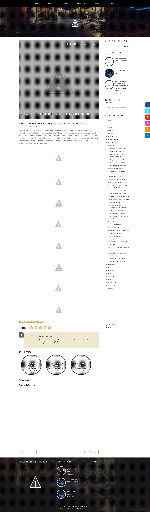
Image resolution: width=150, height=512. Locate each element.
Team (97, 3)
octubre (110, 142)
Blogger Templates (65, 509)
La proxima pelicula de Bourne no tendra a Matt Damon (31, 367)
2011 (108, 124)
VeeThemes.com (85, 509)
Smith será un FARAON (115, 227)
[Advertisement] (56, 442)
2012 (108, 121)
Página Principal (110, 325)
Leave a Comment (44, 127)
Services (50, 3)
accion (23, 127)
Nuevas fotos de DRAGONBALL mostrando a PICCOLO (56, 114)
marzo (110, 279)
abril (109, 276)
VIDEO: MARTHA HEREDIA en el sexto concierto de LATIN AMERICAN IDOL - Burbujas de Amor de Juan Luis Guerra (121, 87)
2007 (108, 289)
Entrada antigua (91, 452)
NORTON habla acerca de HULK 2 (118, 182)
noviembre (111, 139)
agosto (110, 264)
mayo (110, 273)
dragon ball (29, 127)
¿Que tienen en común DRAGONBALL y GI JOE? (56, 366)
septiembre (112, 145)
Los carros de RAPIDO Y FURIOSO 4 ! (121, 60)
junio (109, 270)
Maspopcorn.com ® (81, 506)
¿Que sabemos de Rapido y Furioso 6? (121, 72)
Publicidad (108, 327)
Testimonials (81, 3)
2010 (108, 127)
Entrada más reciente (28, 452)
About (65, 3)
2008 (108, 133)
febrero (110, 283)
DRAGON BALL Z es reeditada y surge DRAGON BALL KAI (80, 366)
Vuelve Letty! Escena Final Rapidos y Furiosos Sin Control (72, 471)
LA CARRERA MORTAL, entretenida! (118, 196)
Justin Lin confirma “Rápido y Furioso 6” (71, 494)
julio (109, 267)
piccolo (35, 127)
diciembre (111, 136)
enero (110, 286)
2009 (108, 130)
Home (37, 3)
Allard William (45, 336)
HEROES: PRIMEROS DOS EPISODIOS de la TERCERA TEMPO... (116, 171)
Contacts (111, 3)
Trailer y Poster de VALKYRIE (116, 160)
